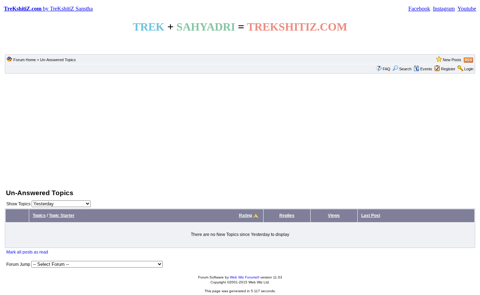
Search (405, 69)
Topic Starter (61, 215)
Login (468, 69)
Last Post (370, 215)
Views (334, 215)
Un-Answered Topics (58, 60)
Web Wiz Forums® (244, 277)
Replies (286, 215)
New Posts (452, 60)
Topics (39, 215)
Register (448, 69)
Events (426, 69)
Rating (245, 215)
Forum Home (24, 60)
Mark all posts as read (27, 252)
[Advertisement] (240, 130)
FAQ (386, 69)
